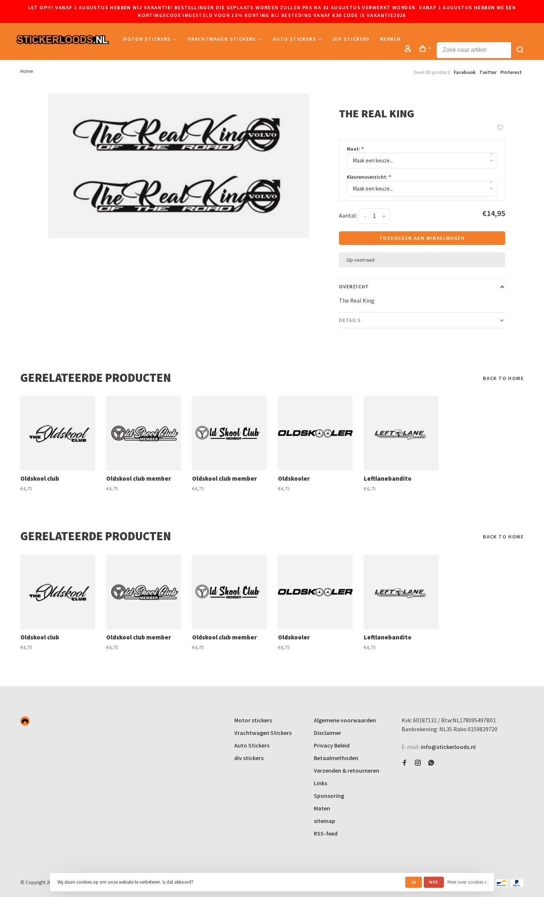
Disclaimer (327, 732)
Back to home (503, 378)
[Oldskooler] (315, 433)
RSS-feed (326, 833)
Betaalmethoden (336, 758)
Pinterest (511, 72)
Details (350, 320)
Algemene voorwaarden (345, 720)
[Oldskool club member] (143, 433)
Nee (433, 882)
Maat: (355, 148)
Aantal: (348, 215)
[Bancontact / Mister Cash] (501, 885)
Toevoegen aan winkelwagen (422, 238)
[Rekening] (408, 49)
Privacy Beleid (332, 745)
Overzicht (354, 286)
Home (26, 71)
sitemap (324, 820)
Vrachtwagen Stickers (222, 39)
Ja (413, 882)
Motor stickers (147, 39)
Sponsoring (329, 795)
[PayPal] (517, 885)
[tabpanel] (178, 166)
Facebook (465, 72)
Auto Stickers (294, 39)
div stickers (351, 39)
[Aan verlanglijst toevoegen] (500, 128)
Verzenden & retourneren (346, 770)
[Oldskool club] (57, 433)
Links (320, 783)
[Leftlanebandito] (401, 433)
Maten (322, 808)
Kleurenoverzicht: (369, 177)
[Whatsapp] (431, 763)
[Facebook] (404, 763)
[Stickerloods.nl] (25, 721)
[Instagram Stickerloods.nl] (418, 763)
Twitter (488, 72)
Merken (390, 39)
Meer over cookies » (467, 882)
